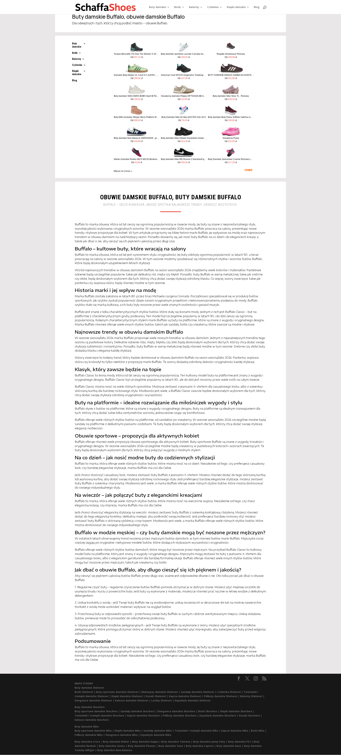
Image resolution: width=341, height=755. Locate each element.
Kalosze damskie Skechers (92, 719)
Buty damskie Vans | (172, 746)
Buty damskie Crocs (87, 741)
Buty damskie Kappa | (146, 741)
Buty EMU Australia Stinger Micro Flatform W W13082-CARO (136, 117)
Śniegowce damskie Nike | (122, 735)
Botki (177, 7)
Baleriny (194, 7)
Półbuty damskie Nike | (90, 735)
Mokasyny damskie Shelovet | (161, 692)
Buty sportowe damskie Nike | (95, 730)
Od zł (137, 57)
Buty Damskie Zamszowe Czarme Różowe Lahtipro (231, 159)
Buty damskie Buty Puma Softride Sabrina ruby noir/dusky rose (231, 117)
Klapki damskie (236, 7)
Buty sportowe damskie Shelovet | (118, 692)
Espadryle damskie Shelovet (193, 700)
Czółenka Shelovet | (230, 692)
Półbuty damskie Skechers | (181, 715)
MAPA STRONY (84, 683)
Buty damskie (157, 7)
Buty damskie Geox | (230, 746)
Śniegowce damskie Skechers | (177, 711)
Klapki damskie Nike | (129, 730)
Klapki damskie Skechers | (237, 711)
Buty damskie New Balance (114, 750)
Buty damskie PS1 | (241, 741)
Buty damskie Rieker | (117, 741)
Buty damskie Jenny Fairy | (210, 741)
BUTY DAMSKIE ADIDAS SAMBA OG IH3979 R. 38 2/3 (231, 75)
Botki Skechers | (209, 711)
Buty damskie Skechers (90, 707)
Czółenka (213, 7)
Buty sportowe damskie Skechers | (97, 711)
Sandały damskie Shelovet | (199, 692)
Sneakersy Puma (231, 138)
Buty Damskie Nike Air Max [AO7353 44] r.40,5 (183, 117)
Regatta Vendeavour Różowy (231, 54)
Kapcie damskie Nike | (236, 730)
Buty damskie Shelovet (89, 687)
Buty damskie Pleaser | (143, 746)
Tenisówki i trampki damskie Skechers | (101, 715)
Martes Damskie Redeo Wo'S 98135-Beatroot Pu (136, 159)
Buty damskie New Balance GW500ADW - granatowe (136, 138)
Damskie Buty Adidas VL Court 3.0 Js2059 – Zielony (136, 75)
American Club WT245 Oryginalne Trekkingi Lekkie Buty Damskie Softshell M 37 (184, 75)
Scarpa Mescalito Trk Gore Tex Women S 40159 (136, 54)
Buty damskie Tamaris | (177, 741)
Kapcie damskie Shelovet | (186, 696)
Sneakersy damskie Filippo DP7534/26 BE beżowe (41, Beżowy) (184, 96)
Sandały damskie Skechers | (138, 711)
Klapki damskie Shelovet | (128, 696)
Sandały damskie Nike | (159, 730)
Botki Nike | (258, 730)
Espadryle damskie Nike (155, 735)
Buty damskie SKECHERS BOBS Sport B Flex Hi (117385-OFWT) (136, 96)
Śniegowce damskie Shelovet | (95, 700)
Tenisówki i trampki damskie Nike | (198, 730)
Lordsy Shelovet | (163, 700)
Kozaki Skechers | (250, 715)
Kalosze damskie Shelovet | (133, 700)
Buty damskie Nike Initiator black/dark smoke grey (184, 138)
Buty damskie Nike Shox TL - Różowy (231, 96)
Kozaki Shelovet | (157, 696)
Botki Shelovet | (85, 692)
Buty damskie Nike (87, 726)
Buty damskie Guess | (113, 746)
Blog (256, 7)
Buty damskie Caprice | (201, 746)
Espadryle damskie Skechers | (219, 715)
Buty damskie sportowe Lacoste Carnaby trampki (184, 54)
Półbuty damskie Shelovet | (222, 696)
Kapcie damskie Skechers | (145, 715)
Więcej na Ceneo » (123, 171)
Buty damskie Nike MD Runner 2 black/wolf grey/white (184, 159)
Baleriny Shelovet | (252, 696)
